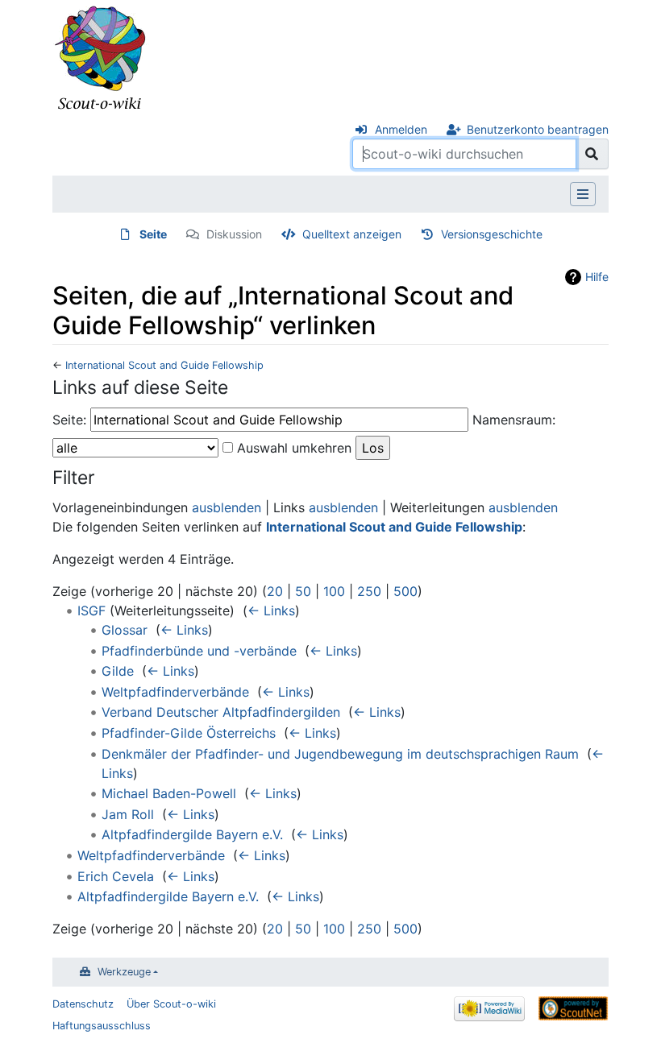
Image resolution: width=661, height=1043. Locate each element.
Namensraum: (513, 420)
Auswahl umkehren (294, 448)
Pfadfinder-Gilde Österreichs (189, 733)
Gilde (118, 671)
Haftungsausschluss (101, 1026)
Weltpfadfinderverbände (175, 692)
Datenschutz (83, 1004)
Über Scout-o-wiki (171, 1004)
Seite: (69, 420)
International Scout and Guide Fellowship (164, 365)
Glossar (125, 630)
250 (369, 591)
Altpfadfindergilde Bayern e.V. (192, 834)
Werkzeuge (124, 972)
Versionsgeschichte (492, 234)
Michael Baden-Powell (169, 793)
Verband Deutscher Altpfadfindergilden (221, 712)
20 (275, 591)
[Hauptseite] (100, 59)
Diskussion (234, 234)
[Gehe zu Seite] (592, 154)
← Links (271, 610)
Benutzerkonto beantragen (538, 129)
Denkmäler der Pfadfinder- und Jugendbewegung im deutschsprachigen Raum (340, 754)
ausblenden (226, 507)
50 (303, 591)
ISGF (91, 610)
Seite (153, 234)
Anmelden (401, 129)
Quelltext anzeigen (351, 234)
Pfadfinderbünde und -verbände (199, 651)
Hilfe (597, 277)
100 (334, 591)
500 (405, 591)
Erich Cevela (115, 876)
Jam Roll (128, 814)
